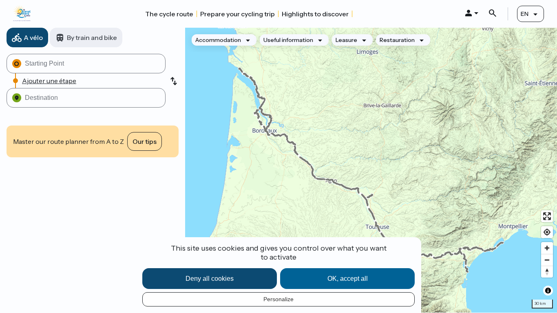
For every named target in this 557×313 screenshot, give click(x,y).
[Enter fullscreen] (547, 216)
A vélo (33, 37)
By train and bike (92, 37)
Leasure (346, 40)
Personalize (278, 299)
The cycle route (169, 14)
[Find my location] (547, 232)
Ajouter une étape (49, 81)
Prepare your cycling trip (237, 14)
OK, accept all (347, 278)
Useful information (288, 40)
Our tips (145, 141)
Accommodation (218, 40)
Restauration (397, 40)
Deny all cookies (210, 278)
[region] (371, 170)
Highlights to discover (315, 14)
